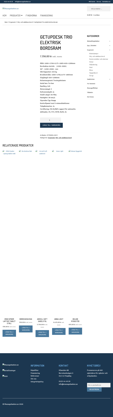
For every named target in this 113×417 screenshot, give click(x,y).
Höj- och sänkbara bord (25, 22)
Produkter (15, 15)
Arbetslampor (93, 54)
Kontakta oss (106, 2)
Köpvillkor (35, 370)
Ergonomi (12, 22)
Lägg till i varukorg (51, 125)
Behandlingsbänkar (93, 41)
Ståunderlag (93, 65)
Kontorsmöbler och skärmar (98, 59)
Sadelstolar (91, 79)
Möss (91, 70)
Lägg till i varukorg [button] (9, 333)
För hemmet (91, 84)
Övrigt (91, 76)
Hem (5, 15)
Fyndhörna (31, 15)
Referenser (35, 376)
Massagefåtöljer (92, 88)
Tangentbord (93, 73)
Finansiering (46, 15)
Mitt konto (92, 2)
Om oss (99, 2)
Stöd (90, 67)
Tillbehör (90, 92)
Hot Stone (90, 97)
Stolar (91, 62)
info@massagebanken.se (23, 2)
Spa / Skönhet (91, 45)
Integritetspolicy (37, 382)
